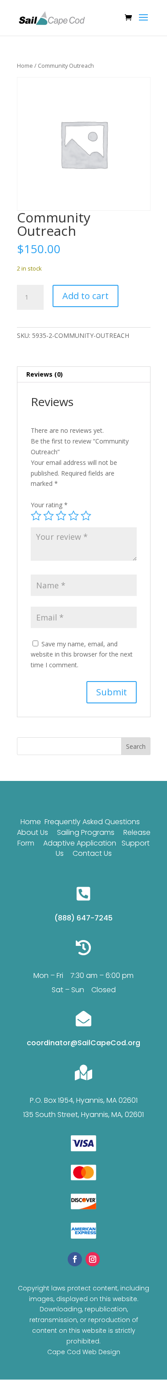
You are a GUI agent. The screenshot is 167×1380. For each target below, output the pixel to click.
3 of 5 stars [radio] (61, 515)
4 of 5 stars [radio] (73, 515)
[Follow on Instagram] (93, 1259)
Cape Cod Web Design (83, 1351)
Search (136, 746)
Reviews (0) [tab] (44, 374)
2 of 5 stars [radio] (48, 515)
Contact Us (92, 853)
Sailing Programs (85, 832)
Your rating (49, 505)
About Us (32, 832)
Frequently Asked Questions (92, 822)
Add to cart (85, 296)
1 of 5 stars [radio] (36, 515)
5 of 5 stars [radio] (86, 515)
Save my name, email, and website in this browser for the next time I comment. (82, 654)
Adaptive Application (79, 843)
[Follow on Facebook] (75, 1259)
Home (25, 66)
